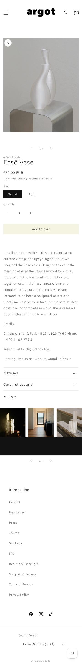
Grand (12, 194)
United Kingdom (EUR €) (38, 644)
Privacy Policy (19, 595)
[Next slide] (51, 461)
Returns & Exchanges (23, 564)
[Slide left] (31, 148)
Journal (14, 533)
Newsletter (17, 512)
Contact (14, 502)
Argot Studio (45, 661)
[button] (6, 13)
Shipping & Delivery (22, 574)
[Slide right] (51, 148)
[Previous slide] (31, 461)
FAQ (12, 553)
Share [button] (13, 397)
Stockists (15, 543)
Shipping (22, 178)
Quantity (9, 204)
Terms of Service (21, 584)
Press (13, 522)
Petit (32, 194)
